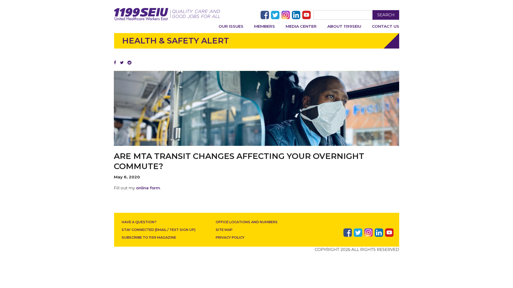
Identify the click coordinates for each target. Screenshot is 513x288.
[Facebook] (115, 62)
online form (148, 187)
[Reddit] (129, 62)
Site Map (224, 230)
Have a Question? (139, 222)
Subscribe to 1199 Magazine (149, 237)
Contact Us (385, 26)
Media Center (301, 26)
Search (386, 14)
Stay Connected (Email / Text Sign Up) (159, 230)
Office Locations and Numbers (247, 222)
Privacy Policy (230, 237)
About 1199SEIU (344, 26)
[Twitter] (122, 62)
